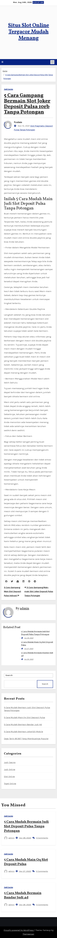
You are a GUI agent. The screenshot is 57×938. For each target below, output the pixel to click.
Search (9, 675)
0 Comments (42, 838)
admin (19, 122)
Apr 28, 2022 (28, 638)
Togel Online (10, 783)
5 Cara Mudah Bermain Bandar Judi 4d (23, 724)
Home (5, 71)
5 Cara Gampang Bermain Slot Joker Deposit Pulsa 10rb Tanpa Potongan (27, 104)
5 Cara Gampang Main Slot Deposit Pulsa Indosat (12, 591)
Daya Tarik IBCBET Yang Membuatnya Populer (26, 738)
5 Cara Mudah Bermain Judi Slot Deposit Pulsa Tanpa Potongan (26, 826)
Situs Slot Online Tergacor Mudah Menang (28, 32)
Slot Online (9, 776)
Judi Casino (8, 89)
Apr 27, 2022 (28, 649)
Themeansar (28, 934)
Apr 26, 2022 (28, 659)
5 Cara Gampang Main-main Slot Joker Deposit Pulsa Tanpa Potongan (38, 591)
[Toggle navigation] (52, 62)
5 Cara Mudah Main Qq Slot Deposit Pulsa (24, 717)
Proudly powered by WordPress (19, 930)
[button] (2, 62)
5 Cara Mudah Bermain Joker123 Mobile (23, 731)
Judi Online (9, 769)
